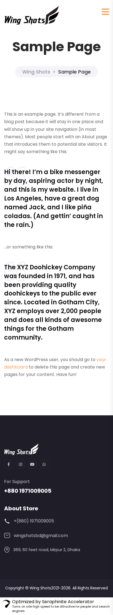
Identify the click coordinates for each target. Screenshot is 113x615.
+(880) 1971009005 (34, 521)
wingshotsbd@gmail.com (41, 535)
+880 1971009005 (27, 491)
